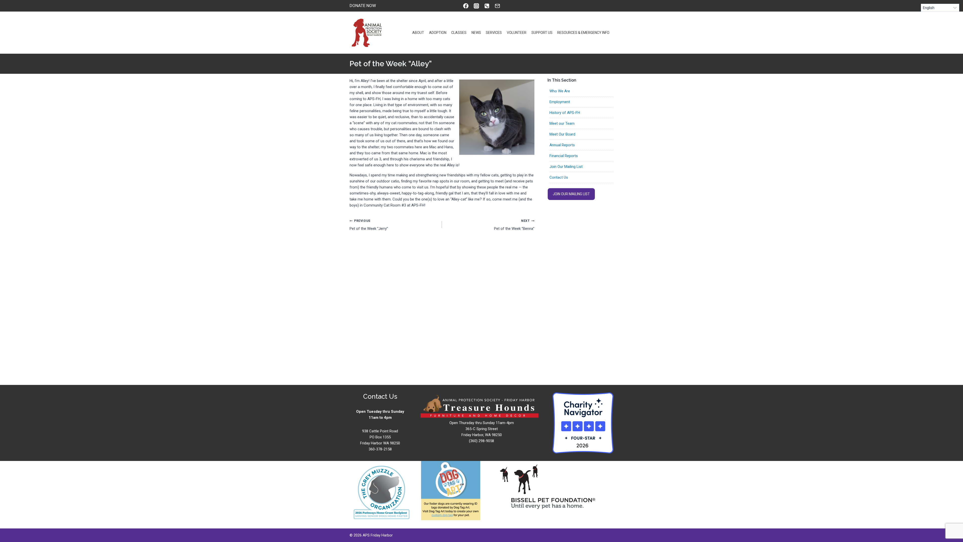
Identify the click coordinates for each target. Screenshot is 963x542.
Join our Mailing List (571, 194)
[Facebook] (465, 6)
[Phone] (487, 6)
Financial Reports (563, 156)
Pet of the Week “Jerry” (369, 225)
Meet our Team (562, 123)
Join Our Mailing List (566, 166)
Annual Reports (562, 145)
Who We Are (559, 91)
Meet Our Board (562, 134)
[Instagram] (476, 6)
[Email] (497, 6)
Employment (559, 102)
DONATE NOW (363, 5)
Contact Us (558, 177)
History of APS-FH (564, 112)
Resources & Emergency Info (583, 33)
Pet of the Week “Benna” (514, 225)
